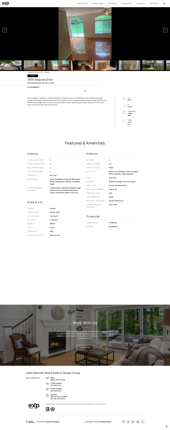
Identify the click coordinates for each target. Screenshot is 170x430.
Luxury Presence (52, 422)
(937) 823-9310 (55, 385)
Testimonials (141, 3)
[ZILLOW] (138, 422)
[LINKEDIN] (133, 422)
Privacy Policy (105, 422)
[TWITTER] (142, 422)
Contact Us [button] (85, 347)
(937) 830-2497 (55, 391)
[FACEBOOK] (123, 422)
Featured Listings (97, 3)
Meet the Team (82, 3)
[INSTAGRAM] (128, 422)
